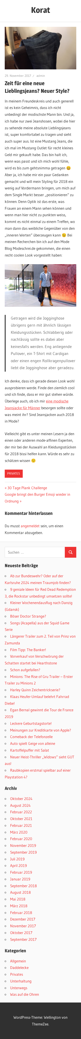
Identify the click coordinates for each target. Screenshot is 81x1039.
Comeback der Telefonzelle (31, 736)
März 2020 (18, 832)
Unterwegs (18, 987)
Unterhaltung (21, 981)
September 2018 (23, 885)
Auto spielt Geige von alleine (32, 743)
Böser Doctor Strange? (28, 616)
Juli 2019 (17, 859)
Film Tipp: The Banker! (28, 649)
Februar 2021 (21, 825)
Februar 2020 (21, 838)
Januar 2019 (20, 879)
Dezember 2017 (22, 919)
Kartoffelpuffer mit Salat (29, 750)
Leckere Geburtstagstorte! (31, 723)
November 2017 (23, 925)
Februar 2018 (21, 912)
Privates (13, 473)
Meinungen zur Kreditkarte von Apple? (40, 730)
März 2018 (18, 905)
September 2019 (23, 852)
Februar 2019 (21, 872)
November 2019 (23, 845)
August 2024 (20, 805)
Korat (40, 10)
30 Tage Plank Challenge (27, 487)
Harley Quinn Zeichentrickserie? (35, 689)
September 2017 (23, 939)
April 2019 (18, 865)
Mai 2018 (17, 899)
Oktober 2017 (21, 932)
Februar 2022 (21, 811)
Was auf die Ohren (24, 994)
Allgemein (18, 961)
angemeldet (30, 525)
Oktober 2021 (21, 818)
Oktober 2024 (21, 798)
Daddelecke (19, 967)
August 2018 (20, 892)
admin (40, 76)
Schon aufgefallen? (25, 669)
